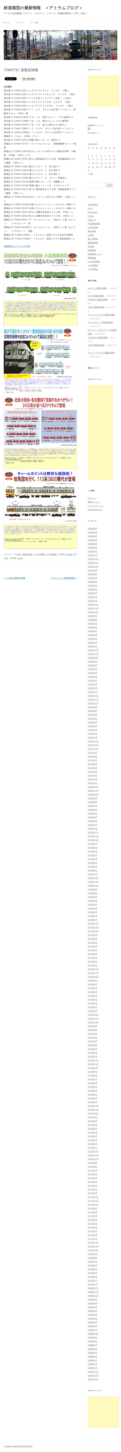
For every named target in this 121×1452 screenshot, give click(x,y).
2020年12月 (93, 786)
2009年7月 (92, 1307)
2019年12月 (93, 832)
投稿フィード (94, 502)
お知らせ (92, 219)
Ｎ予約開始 (51, 554)
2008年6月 (92, 1348)
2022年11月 (93, 699)
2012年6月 (92, 1174)
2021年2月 (92, 779)
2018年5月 (92, 904)
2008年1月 (92, 1367)
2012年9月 (92, 1162)
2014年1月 (92, 1102)
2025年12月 (93, 558)
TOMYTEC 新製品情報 (97, 299)
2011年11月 (93, 1200)
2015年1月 (92, 1056)
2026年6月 (92, 536)
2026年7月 (92, 532)
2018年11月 (93, 881)
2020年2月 (92, 824)
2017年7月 (92, 942)
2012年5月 (92, 1178)
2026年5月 (92, 539)
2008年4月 (92, 1356)
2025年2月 (92, 596)
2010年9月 (92, 1253)
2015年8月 (92, 1029)
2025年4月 (92, 589)
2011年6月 (92, 1219)
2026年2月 (92, 551)
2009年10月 (93, 1295)
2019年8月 (92, 847)
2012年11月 (93, 1155)
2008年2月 (92, 1364)
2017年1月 (92, 965)
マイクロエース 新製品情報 (100, 322)
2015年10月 (93, 1022)
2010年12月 (93, 1242)
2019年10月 (93, 840)
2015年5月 (92, 1041)
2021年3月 (92, 775)
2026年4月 (92, 543)
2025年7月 (92, 577)
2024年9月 (92, 615)
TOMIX (18, 554)
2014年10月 (93, 1067)
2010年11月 (93, 1246)
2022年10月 (93, 703)
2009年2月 (92, 1326)
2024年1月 (92, 646)
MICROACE (93, 212)
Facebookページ (94, 133)
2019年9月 (92, 843)
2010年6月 (92, 1265)
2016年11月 (93, 972)
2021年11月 (93, 745)
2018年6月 (92, 900)
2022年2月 (92, 733)
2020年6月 (92, 809)
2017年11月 (93, 927)
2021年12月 (93, 741)
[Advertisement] (103, 91)
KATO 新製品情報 (96, 295)
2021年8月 (92, 756)
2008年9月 (92, 1337)
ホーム (6, 22)
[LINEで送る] (29, 78)
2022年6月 (92, 718)
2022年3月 (92, 729)
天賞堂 (91, 235)
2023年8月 (92, 665)
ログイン (92, 498)
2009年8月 (92, 1303)
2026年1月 (92, 555)
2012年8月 (92, 1166)
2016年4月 (92, 999)
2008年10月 (93, 1333)
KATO (90, 208)
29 (110, 167)
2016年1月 (92, 1010)
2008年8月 (92, 1341)
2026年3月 (92, 547)
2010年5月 (92, 1269)
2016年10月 (93, 976)
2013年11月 (93, 1109)
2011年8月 (92, 1212)
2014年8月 (92, 1075)
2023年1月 (92, 691)
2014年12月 (93, 1060)
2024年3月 (92, 638)
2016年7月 (92, 988)
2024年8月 (92, 619)
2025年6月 (92, 581)
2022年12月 (93, 695)
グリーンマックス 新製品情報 (101, 314)
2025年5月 (92, 585)
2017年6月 (92, 946)
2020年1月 (92, 828)
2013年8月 (92, 1121)
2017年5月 (92, 950)
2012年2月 (92, 1189)
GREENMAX (93, 204)
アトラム (19, 22)
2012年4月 (92, 1181)
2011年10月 (93, 1204)
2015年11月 (93, 1018)
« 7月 (90, 173)
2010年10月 (93, 1250)
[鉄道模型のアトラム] (89, 129)
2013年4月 (92, 1136)
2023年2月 (92, 688)
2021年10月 (93, 748)
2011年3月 (92, 1231)
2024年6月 (92, 627)
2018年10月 (93, 885)
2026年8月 (92, 528)
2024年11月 (93, 608)
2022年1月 (92, 737)
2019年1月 (92, 874)
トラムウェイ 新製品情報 (64, 577)
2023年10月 (93, 657)
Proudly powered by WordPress (18, 1446)
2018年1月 (92, 919)
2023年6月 (92, 672)
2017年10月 (93, 931)
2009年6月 (92, 1310)
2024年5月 (92, 631)
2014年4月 (92, 1090)
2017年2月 (92, 961)
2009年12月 (93, 1288)
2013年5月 (92, 1132)
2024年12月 (93, 604)
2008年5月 (92, 1352)
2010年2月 (92, 1280)
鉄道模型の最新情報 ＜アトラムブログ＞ (43, 7)
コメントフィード (96, 505)
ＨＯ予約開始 (39, 554)
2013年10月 (93, 1113)
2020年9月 (92, 798)
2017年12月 (93, 923)
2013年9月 (92, 1117)
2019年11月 (93, 836)
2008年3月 (92, 1360)
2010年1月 (92, 1284)
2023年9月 (92, 661)
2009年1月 (92, 1329)
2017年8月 (92, 938)
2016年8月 (92, 984)
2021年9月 (92, 752)
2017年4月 (92, 953)
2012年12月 (93, 1151)
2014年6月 (92, 1083)
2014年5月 (92, 1086)
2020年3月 (92, 821)
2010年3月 (92, 1276)
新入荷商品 (93, 238)
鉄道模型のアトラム (95, 125)
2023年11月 (93, 653)
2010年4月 (92, 1272)
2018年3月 (92, 912)
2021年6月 (92, 764)
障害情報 (92, 257)
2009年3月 (92, 1322)
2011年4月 (92, 1227)
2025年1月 (92, 600)
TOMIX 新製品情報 (14, 577)
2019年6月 (92, 855)
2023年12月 (93, 650)
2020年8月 (92, 802)
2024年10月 (93, 612)
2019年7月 (92, 851)
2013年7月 (92, 1124)
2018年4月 (92, 908)
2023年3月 (92, 684)
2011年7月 (92, 1215)
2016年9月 (92, 980)
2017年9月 (92, 934)
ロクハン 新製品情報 (97, 288)
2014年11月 (93, 1064)
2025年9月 (92, 570)
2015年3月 (92, 1048)
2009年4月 (92, 1318)
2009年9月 (92, 1299)
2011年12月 (93, 1196)
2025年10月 (93, 566)
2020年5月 (92, 813)
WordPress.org (95, 509)
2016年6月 (92, 991)
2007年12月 (93, 1371)
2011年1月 (92, 1238)
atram (20, 558)
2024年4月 (92, 634)
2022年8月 (92, 710)
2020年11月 (93, 790)
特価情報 (92, 250)
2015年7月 (92, 1033)
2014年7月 (92, 1079)
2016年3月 (92, 1003)
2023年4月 (92, 680)
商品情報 (92, 231)
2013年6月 (92, 1128)
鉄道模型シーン (95, 254)
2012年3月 (92, 1185)
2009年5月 (92, 1314)
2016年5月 (92, 995)
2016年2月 (92, 1007)
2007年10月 (93, 1379)
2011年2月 (92, 1234)
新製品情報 (27, 554)
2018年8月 (92, 893)
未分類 (91, 246)
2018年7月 (92, 896)
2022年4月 (92, 726)
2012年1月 (92, 1193)
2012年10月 (93, 1159)
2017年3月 (92, 957)
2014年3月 (92, 1094)
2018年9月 (92, 889)
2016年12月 (93, 969)
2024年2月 (92, 642)
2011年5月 (92, 1223)
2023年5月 (92, 676)
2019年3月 (92, 866)
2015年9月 (92, 1026)
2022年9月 (92, 707)
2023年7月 (92, 669)
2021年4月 (92, 771)
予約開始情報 (94, 223)
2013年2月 (92, 1143)
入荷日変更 (93, 227)
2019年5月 (92, 858)
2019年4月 (92, 862)
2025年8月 (92, 574)
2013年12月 (93, 1105)
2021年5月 (92, 767)
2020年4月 (92, 817)
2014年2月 (92, 1098)
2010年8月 (92, 1257)
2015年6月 (92, 1037)
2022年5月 (92, 722)
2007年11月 (93, 1375)
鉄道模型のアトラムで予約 (17, 246)
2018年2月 (92, 915)
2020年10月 (93, 794)
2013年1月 (92, 1147)
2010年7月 (92, 1261)
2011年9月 (92, 1208)
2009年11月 (93, 1291)
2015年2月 (92, 1052)
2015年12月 (93, 1014)
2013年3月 (92, 1140)
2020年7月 (92, 805)
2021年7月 (92, 760)
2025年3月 (92, 593)
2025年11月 (93, 562)
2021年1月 (92, 783)
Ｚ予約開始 (93, 269)
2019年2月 (92, 870)
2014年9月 (92, 1071)
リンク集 (34, 22)
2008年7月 (92, 1345)
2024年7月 (92, 623)
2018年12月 (93, 877)
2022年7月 (92, 714)
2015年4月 (92, 1045)
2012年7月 (92, 1170)
